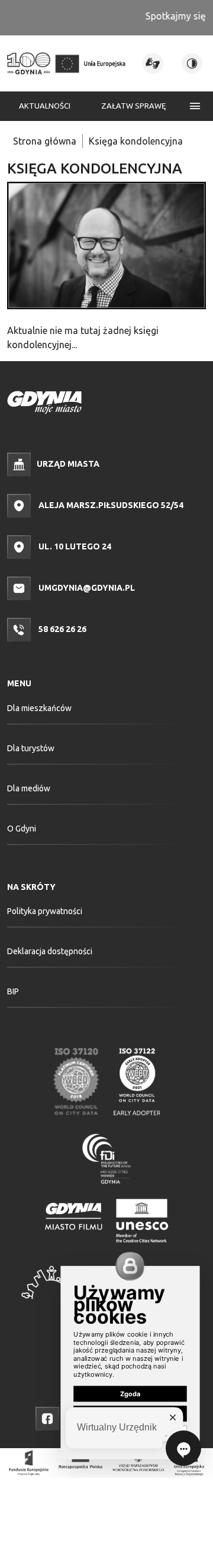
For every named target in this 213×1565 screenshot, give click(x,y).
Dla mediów (28, 788)
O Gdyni (21, 828)
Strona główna (44, 141)
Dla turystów (30, 748)
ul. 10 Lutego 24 (74, 546)
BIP (13, 991)
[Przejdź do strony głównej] (28, 63)
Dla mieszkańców (39, 708)
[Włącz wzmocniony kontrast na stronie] (192, 63)
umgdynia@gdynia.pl (86, 587)
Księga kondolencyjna (136, 141)
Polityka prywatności (44, 911)
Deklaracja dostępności (49, 951)
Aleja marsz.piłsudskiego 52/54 (110, 505)
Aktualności (44, 106)
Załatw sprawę (133, 106)
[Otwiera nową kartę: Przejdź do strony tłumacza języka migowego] (152, 63)
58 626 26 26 (61, 629)
